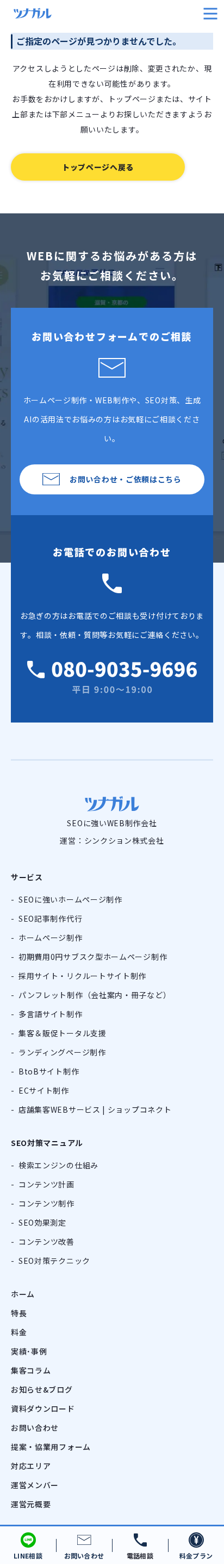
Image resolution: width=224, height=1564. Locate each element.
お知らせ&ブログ (42, 1389)
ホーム (23, 1293)
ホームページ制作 (50, 937)
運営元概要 (31, 1504)
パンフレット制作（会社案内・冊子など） (94, 994)
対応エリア (31, 1465)
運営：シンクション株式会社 (112, 840)
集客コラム (31, 1370)
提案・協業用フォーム (51, 1446)
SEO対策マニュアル (47, 1142)
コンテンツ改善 (46, 1241)
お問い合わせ (35, 1427)
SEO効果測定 (42, 1222)
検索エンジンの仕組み (58, 1165)
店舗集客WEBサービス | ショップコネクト (94, 1109)
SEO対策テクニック (54, 1260)
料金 (19, 1332)
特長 (19, 1313)
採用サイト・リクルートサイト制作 (82, 975)
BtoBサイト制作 (48, 1071)
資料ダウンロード (43, 1408)
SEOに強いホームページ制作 (70, 899)
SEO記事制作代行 (50, 918)
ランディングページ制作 (62, 1052)
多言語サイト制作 (50, 1013)
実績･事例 (29, 1351)
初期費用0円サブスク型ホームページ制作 (92, 956)
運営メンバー (35, 1484)
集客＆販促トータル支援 (62, 1033)
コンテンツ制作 (46, 1203)
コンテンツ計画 (46, 1184)
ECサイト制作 (43, 1090)
